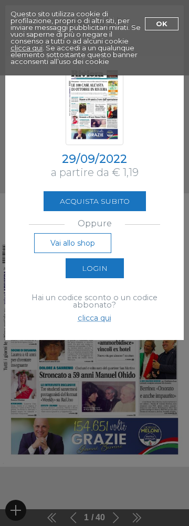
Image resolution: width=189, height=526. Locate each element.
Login (95, 268)
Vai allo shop (72, 243)
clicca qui (26, 47)
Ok (161, 23)
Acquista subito (95, 201)
